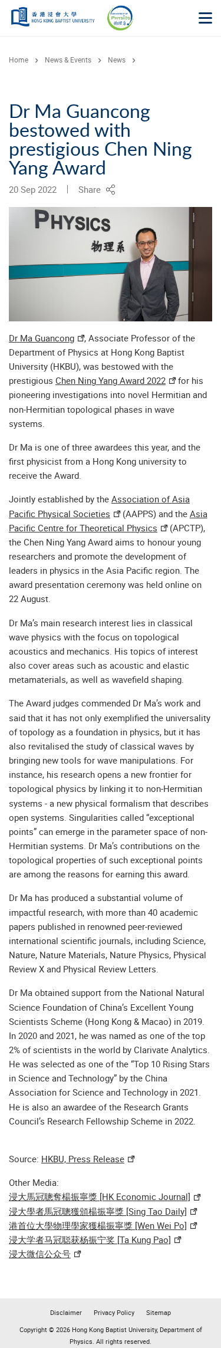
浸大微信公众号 (40, 1254)
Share (91, 189)
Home (18, 59)
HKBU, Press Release (82, 1159)
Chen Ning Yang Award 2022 (110, 380)
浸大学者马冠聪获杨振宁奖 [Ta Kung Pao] (90, 1239)
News (117, 59)
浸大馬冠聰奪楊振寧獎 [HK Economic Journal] (99, 1196)
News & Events (68, 59)
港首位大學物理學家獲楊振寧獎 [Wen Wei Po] (98, 1225)
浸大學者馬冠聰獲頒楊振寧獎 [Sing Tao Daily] (98, 1211)
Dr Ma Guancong (41, 338)
